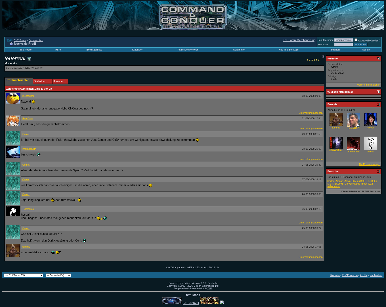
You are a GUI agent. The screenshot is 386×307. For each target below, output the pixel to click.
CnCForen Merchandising (299, 40)
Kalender (137, 49)
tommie (26, 246)
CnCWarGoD (336, 150)
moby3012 (367, 183)
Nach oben (376, 275)
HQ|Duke (372, 181)
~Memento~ (28, 209)
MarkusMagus (352, 183)
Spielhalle (239, 49)
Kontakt (335, 275)
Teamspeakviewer (187, 49)
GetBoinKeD (191, 303)
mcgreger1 (28, 96)
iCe (329, 183)
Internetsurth (29, 148)
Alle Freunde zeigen (369, 164)
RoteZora (27, 118)
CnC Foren (20, 40)
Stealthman (353, 151)
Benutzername (326, 40)
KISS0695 (337, 183)
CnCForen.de (350, 275)
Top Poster (26, 49)
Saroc (370, 151)
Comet (25, 134)
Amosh (370, 127)
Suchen (335, 49)
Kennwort (323, 44)
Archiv (363, 275)
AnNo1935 (350, 181)
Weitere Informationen (368, 84)
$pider (330, 181)
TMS (209, 288)
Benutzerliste (36, 40)
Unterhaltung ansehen (311, 112)
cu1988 (361, 181)
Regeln (366, 49)
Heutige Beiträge (288, 49)
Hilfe (58, 49)
